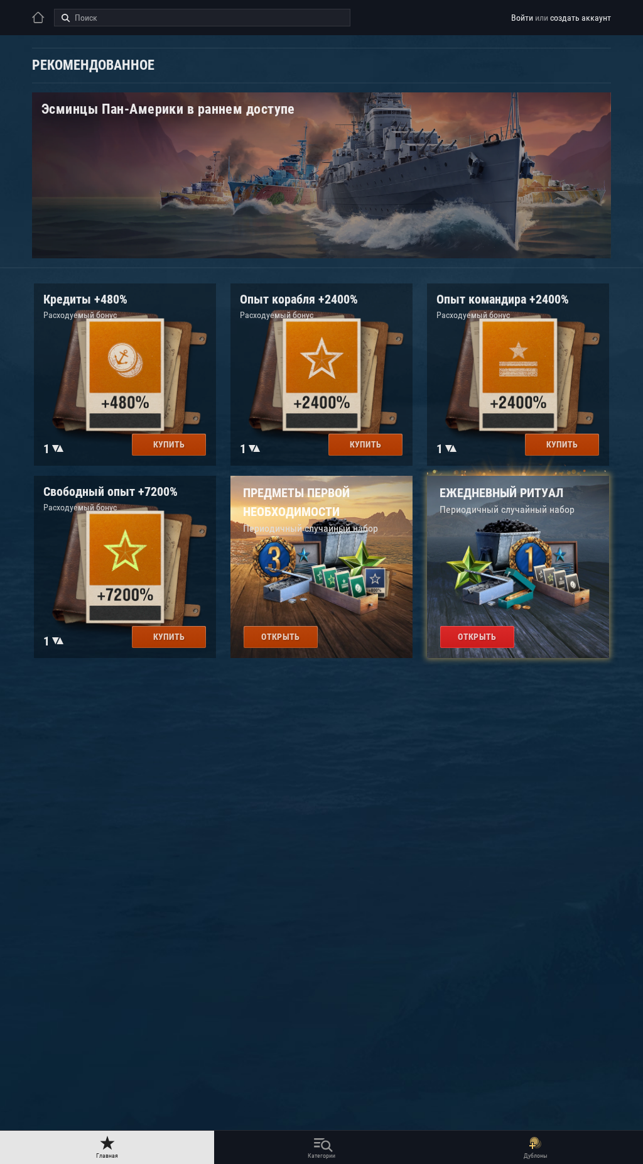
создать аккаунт (580, 18)
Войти (522, 18)
